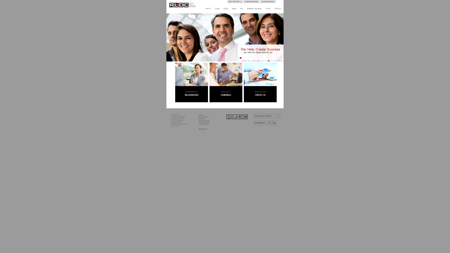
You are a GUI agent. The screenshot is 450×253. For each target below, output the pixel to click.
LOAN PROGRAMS (251, 2)
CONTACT (278, 9)
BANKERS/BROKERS (179, 124)
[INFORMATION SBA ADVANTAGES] (191, 65)
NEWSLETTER (176, 122)
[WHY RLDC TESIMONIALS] (226, 65)
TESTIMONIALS (177, 120)
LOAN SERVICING (267, 2)
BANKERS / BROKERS (254, 9)
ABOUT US (175, 115)
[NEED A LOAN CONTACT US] (260, 65)
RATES (226, 9)
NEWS (234, 9)
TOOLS (267, 9)
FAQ (241, 9)
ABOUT (208, 8)
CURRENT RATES (177, 118)
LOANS (217, 9)
